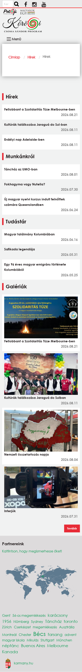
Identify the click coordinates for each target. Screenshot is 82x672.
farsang (55, 634)
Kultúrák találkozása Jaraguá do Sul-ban (35, 124)
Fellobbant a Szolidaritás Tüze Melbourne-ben (39, 109)
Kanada (10, 651)
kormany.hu (23, 663)
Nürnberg (21, 621)
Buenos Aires (33, 645)
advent (70, 634)
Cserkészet (22, 627)
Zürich (7, 627)
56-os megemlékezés (29, 615)
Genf (6, 615)
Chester (25, 634)
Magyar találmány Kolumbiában (29, 234)
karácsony (58, 615)
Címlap (14, 57)
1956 (6, 621)
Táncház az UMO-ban (20, 169)
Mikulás (32, 640)
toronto (71, 621)
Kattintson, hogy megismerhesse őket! (32, 551)
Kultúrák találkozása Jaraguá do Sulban (35, 397)
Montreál (9, 634)
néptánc (10, 645)
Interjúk (10, 511)
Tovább (72, 528)
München (64, 640)
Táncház (53, 621)
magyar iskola (13, 640)
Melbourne (57, 645)
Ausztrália (66, 627)
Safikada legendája (19, 249)
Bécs (39, 633)
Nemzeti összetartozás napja (26, 454)
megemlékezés (45, 627)
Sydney (37, 621)
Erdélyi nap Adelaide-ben (24, 139)
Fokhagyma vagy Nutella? (24, 184)
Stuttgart (47, 640)
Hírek (31, 57)
